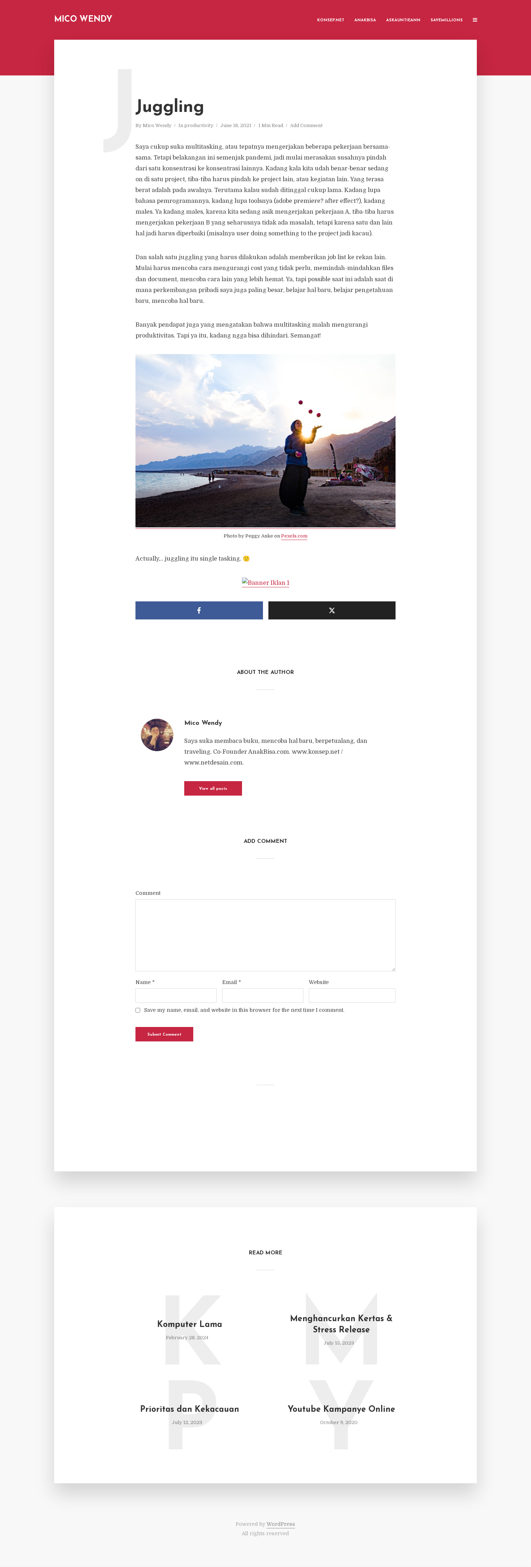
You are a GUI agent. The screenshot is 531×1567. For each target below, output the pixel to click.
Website (319, 982)
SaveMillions (447, 20)
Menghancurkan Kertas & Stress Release (341, 1325)
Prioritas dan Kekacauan (189, 1410)
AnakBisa (365, 20)
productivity (198, 125)
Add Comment (306, 125)
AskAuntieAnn (403, 20)
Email (231, 982)
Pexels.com (294, 536)
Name (145, 982)
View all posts (213, 789)
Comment (147, 893)
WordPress (281, 1524)
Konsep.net (330, 20)
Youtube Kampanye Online (341, 1410)
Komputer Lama (189, 1325)
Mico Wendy (83, 20)
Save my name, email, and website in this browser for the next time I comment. (244, 1010)
